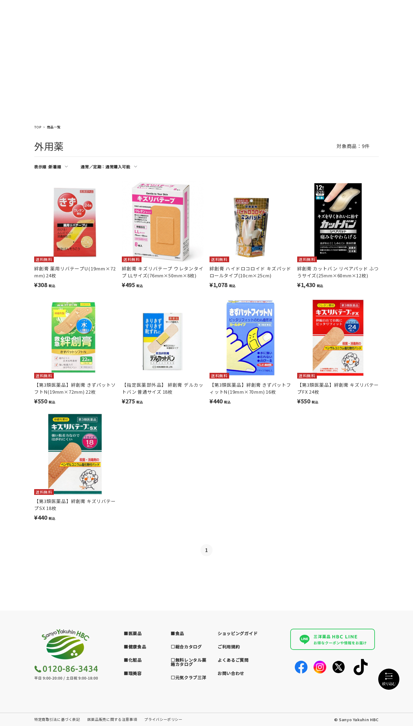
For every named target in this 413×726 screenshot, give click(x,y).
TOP (37, 127)
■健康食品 (135, 647)
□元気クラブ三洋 (189, 677)
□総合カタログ (186, 647)
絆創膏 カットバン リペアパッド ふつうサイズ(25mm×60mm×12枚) (338, 272)
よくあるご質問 (233, 660)
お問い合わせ (231, 673)
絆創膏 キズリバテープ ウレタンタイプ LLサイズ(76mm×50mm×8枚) (162, 272)
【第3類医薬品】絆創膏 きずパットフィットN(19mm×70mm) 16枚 (250, 388)
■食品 (177, 633)
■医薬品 (133, 633)
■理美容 (133, 673)
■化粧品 (133, 660)
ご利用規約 (229, 647)
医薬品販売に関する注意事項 (112, 719)
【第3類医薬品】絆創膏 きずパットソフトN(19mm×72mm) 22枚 (75, 388)
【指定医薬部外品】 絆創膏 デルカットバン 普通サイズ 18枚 (162, 388)
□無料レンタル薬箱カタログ (189, 662)
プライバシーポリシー (163, 719)
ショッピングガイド (238, 633)
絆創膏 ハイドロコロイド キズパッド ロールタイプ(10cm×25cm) (250, 272)
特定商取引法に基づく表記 (57, 719)
